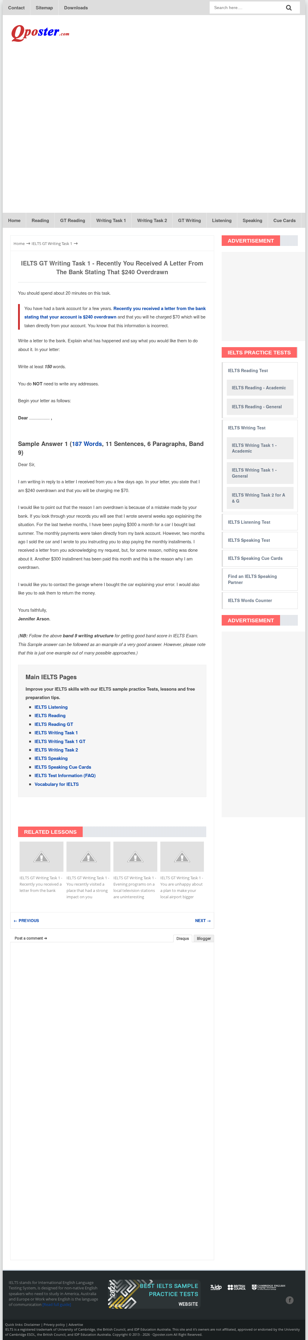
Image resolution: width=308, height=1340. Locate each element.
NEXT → (203, 920)
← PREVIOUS (26, 920)
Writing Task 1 (111, 220)
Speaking (252, 220)
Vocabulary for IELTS (57, 784)
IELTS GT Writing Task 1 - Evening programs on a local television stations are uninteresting (134, 887)
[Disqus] (112, 1023)
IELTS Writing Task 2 (56, 749)
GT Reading (72, 220)
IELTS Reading (50, 715)
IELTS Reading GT (54, 724)
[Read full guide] (56, 1304)
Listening (222, 220)
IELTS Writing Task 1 (56, 732)
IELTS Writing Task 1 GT (60, 741)
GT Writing (189, 220)
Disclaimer (32, 1324)
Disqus (183, 938)
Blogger (204, 938)
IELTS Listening (51, 707)
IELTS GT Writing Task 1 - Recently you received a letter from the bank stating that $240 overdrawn (112, 267)
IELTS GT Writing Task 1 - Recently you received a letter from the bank (41, 884)
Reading (40, 220)
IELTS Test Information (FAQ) (65, 775)
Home (14, 220)
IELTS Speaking (51, 758)
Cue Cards (284, 220)
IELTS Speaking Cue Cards (63, 767)
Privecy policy (54, 1324)
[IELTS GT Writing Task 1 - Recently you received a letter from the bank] (41, 857)
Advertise (76, 1324)
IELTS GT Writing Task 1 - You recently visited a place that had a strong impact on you (87, 887)
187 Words (87, 443)
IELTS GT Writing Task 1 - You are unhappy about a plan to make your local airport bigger (181, 887)
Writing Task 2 (152, 220)
